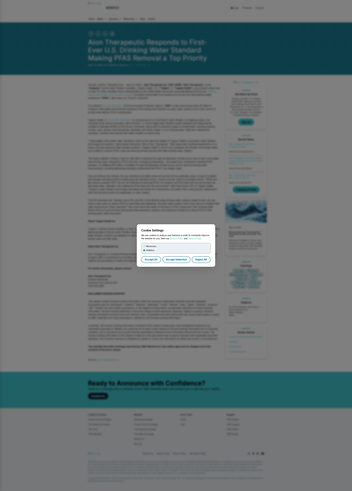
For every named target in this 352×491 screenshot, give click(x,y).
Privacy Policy (176, 238)
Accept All (151, 259)
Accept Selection (176, 259)
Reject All (201, 259)
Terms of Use (194, 238)
